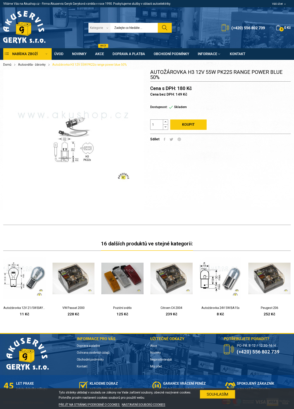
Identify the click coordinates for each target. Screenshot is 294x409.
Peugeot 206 (269, 308)
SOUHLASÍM (217, 394)
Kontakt (82, 366)
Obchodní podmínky (90, 359)
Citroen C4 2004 (171, 308)
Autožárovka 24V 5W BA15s (220, 308)
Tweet (171, 139)
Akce (153, 345)
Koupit (188, 124)
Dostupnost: (159, 107)
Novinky (155, 352)
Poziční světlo (122, 308)
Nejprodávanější (161, 359)
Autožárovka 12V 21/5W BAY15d (24, 308)
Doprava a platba (88, 345)
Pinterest (179, 139)
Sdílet (164, 139)
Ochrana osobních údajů (93, 352)
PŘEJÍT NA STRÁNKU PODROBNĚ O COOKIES (89, 404)
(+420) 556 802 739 (248, 28)
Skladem (180, 107)
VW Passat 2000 (73, 308)
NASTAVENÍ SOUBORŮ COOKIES (143, 404)
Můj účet (156, 366)
